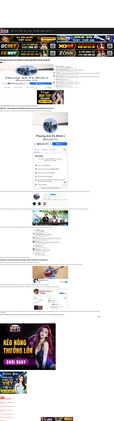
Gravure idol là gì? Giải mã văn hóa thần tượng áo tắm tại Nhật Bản (7, 403)
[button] (51, 30)
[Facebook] (45, 319)
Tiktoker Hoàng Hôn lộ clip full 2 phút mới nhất (7, 417)
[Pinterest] (52, 319)
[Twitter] (48, 319)
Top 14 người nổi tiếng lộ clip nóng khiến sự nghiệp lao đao (7, 407)
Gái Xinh (2, 397)
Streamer (53, 323)
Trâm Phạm (99, 316)
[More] (61, 319)
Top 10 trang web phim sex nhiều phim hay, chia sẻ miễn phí (7, 410)
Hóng (3, 58)
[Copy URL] (58, 319)
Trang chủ (1, 58)
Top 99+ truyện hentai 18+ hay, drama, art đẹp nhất (7, 414)
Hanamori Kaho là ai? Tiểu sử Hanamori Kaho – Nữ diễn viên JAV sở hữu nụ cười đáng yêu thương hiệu (7, 399)
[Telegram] (55, 319)
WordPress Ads (2, 420)
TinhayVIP (47, 314)
